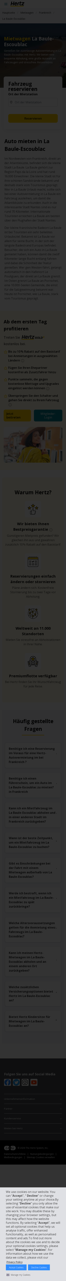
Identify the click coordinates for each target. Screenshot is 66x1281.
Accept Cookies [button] (16, 1267)
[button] (18, 1275)
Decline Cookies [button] (39, 1267)
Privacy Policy (14, 1262)
